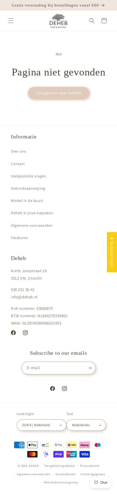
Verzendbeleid (66, 474)
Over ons (18, 151)
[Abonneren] (90, 368)
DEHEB (34, 466)
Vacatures (19, 237)
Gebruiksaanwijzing (28, 188)
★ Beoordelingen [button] (112, 252)
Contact (18, 163)
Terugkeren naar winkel (58, 92)
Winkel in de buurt (27, 200)
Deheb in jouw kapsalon (32, 212)
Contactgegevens (93, 474)
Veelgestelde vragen (28, 176)
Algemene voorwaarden (32, 225)
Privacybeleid (89, 466)
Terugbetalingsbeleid (59, 466)
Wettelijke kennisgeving (61, 482)
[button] (11, 21)
